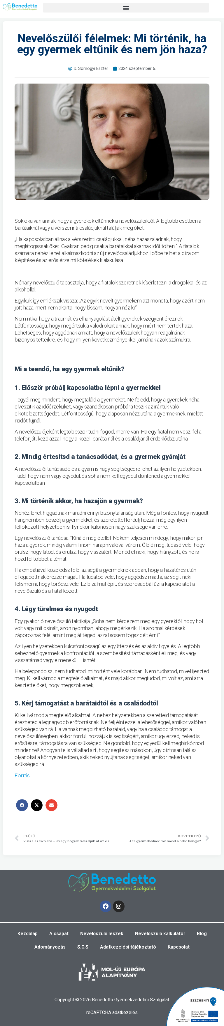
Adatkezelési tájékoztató (128, 947)
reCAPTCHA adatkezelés (112, 1012)
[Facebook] (105, 906)
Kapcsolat (179, 947)
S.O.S (82, 947)
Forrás (22, 775)
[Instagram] (119, 906)
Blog (202, 933)
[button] (126, 8)
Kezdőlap (28, 933)
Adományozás (50, 947)
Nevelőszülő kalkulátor (160, 933)
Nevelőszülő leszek (101, 933)
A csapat (59, 933)
